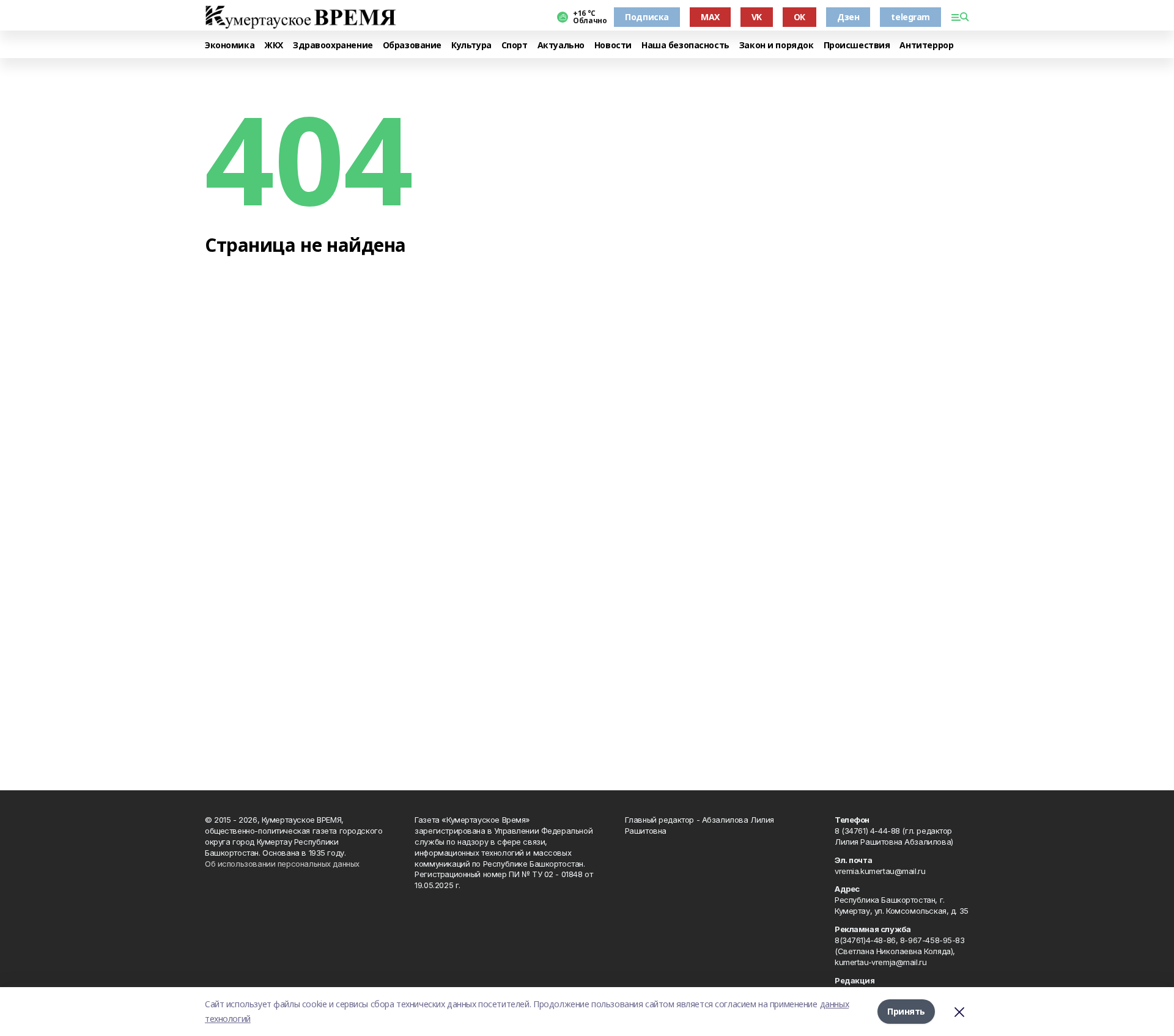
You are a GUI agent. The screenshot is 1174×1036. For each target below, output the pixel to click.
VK (756, 17)
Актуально (561, 45)
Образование (412, 45)
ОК (799, 17)
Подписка (647, 17)
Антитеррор (926, 45)
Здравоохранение (333, 45)
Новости (613, 45)
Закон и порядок (776, 45)
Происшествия (857, 45)
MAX (710, 17)
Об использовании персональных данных (282, 864)
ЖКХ (273, 45)
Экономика (229, 45)
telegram (910, 17)
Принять (906, 1011)
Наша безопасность (685, 45)
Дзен (848, 17)
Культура (471, 45)
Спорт (514, 45)
